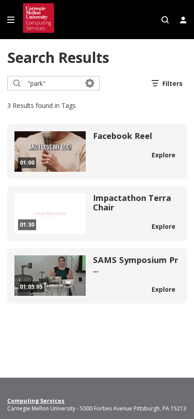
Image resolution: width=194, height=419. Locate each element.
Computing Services (36, 401)
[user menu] (183, 20)
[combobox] (53, 83)
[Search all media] (165, 20)
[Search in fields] (89, 83)
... (135, 265)
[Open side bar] (11, 20)
